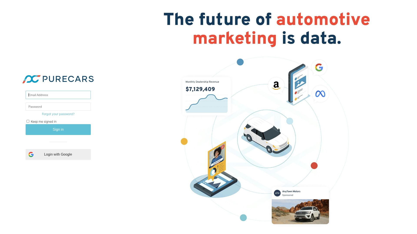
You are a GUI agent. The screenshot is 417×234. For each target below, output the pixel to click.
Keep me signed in (43, 121)
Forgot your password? (58, 114)
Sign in (58, 129)
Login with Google (58, 154)
